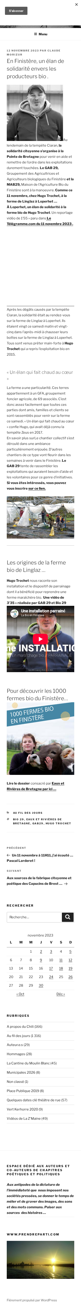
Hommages (16, 1054)
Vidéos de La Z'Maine (24, 1119)
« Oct (20, 994)
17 (51, 968)
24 (51, 977)
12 (70, 960)
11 (61, 960)
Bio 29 (18, 819)
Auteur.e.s (15, 1045)
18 (61, 968)
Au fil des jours (28, 812)
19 (70, 968)
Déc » (60, 994)
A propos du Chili (20, 1027)
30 (41, 985)
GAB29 (38, 823)
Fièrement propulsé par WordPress (32, 1300)
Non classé (15, 1082)
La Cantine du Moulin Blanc (28, 1063)
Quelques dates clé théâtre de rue (34, 1100)
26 (70, 977)
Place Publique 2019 (23, 1091)
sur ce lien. (37, 488)
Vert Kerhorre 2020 (22, 1109)
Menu (43, 34)
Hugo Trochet (59, 823)
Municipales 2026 (21, 1072)
